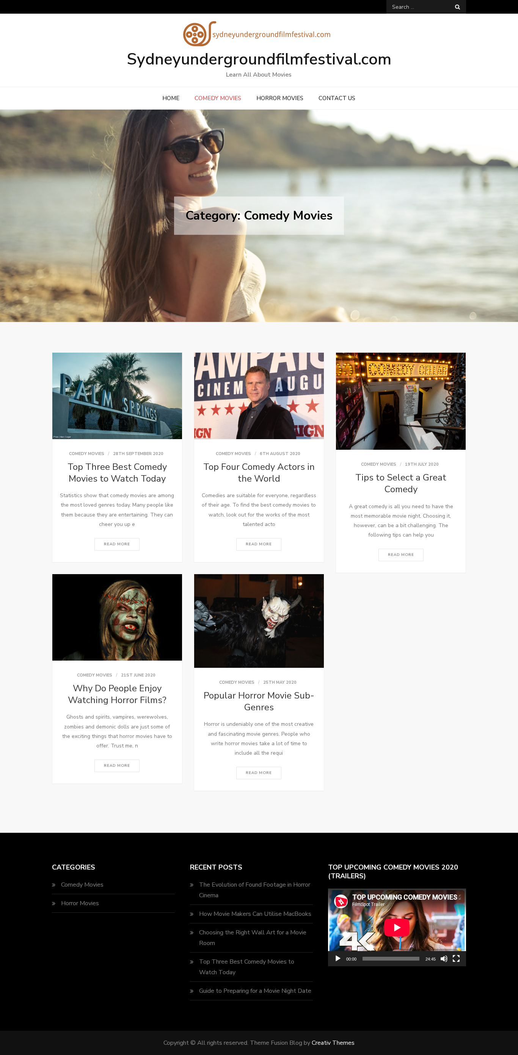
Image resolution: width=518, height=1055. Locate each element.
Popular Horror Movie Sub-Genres (259, 701)
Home (170, 98)
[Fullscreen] (456, 958)
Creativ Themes (333, 1043)
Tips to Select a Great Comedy (400, 483)
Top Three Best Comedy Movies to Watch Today (117, 473)
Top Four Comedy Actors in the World (259, 473)
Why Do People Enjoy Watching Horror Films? (117, 694)
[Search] (457, 7)
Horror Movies (279, 98)
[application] (397, 927)
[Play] (338, 958)
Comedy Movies (218, 98)
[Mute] (444, 958)
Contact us (337, 98)
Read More (117, 544)
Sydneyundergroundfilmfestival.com (259, 59)
